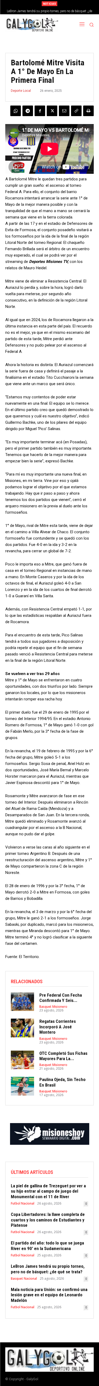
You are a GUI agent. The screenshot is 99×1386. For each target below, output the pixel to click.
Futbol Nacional (22, 1203)
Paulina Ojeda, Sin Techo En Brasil (62, 1082)
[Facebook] (40, 111)
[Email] (64, 111)
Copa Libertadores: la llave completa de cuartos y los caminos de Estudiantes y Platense (48, 1220)
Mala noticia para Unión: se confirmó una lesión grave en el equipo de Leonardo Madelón (49, 1295)
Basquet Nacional (24, 1278)
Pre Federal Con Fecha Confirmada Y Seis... (60, 997)
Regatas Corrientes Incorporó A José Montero (57, 1027)
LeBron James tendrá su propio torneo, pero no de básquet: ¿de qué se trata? (47, 1269)
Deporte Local (21, 90)
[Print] (88, 111)
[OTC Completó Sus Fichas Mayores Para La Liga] (22, 1060)
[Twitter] (52, 111)
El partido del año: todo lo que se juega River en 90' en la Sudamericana (47, 1245)
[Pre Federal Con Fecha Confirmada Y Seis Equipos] (22, 1001)
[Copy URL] (76, 111)
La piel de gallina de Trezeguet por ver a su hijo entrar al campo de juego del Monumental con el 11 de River (48, 1191)
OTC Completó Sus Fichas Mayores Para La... (63, 1056)
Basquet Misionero (53, 1006)
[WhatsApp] (15, 111)
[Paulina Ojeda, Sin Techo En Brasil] (22, 1086)
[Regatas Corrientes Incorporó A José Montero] (22, 1028)
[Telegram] (27, 111)
